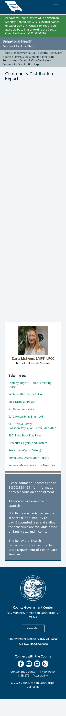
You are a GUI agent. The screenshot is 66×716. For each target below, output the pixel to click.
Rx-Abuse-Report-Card (22, 409)
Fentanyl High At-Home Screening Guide (29, 385)
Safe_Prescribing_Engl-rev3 (25, 416)
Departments (21, 53)
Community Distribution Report (23, 64)
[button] (56, 5)
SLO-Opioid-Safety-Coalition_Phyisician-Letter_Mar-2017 (32, 426)
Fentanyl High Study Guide (25, 394)
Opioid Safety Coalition (34, 60)
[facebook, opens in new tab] (21, 663)
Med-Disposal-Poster (22, 402)
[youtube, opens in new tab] (29, 664)
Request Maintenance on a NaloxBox (31, 465)
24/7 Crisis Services (35, 25)
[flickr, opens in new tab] (37, 663)
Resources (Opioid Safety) (24, 450)
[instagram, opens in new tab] (45, 663)
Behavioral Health (17, 41)
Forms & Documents (26, 57)
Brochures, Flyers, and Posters (27, 443)
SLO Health (39, 53)
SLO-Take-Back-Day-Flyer (24, 435)
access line (44, 483)
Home (6, 53)
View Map (36, 628)
